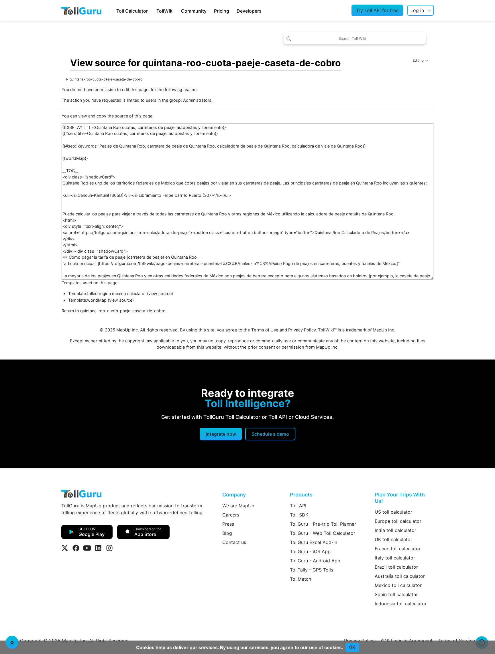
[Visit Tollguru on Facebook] (75, 548)
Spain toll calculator (396, 594)
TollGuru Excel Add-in (313, 542)
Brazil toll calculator (396, 567)
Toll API (298, 505)
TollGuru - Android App (315, 560)
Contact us (234, 542)
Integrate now (221, 434)
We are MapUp (238, 505)
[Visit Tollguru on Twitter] (64, 548)
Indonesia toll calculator (401, 603)
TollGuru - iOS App (310, 551)
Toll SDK (299, 515)
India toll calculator (395, 530)
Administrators (197, 100)
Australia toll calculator (400, 576)
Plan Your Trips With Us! (400, 498)
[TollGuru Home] (81, 10)
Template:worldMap (87, 300)
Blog (227, 533)
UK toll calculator (393, 539)
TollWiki (165, 11)
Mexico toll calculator (398, 585)
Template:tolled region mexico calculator (107, 293)
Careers (230, 515)
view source (160, 293)
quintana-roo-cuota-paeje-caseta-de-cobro (106, 79)
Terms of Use (264, 330)
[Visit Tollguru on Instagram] (109, 548)
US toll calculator (393, 512)
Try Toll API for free (377, 10)
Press (228, 524)
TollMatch (300, 579)
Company (234, 495)
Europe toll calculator (398, 521)
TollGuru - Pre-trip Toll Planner (323, 524)
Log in (417, 10)
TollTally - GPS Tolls (311, 570)
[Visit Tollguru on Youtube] (87, 548)
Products (301, 495)
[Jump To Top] (12, 642)
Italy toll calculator (395, 558)
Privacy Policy (302, 330)
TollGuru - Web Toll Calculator (322, 533)
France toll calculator (398, 548)
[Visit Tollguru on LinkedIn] (98, 548)
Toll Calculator (132, 11)
